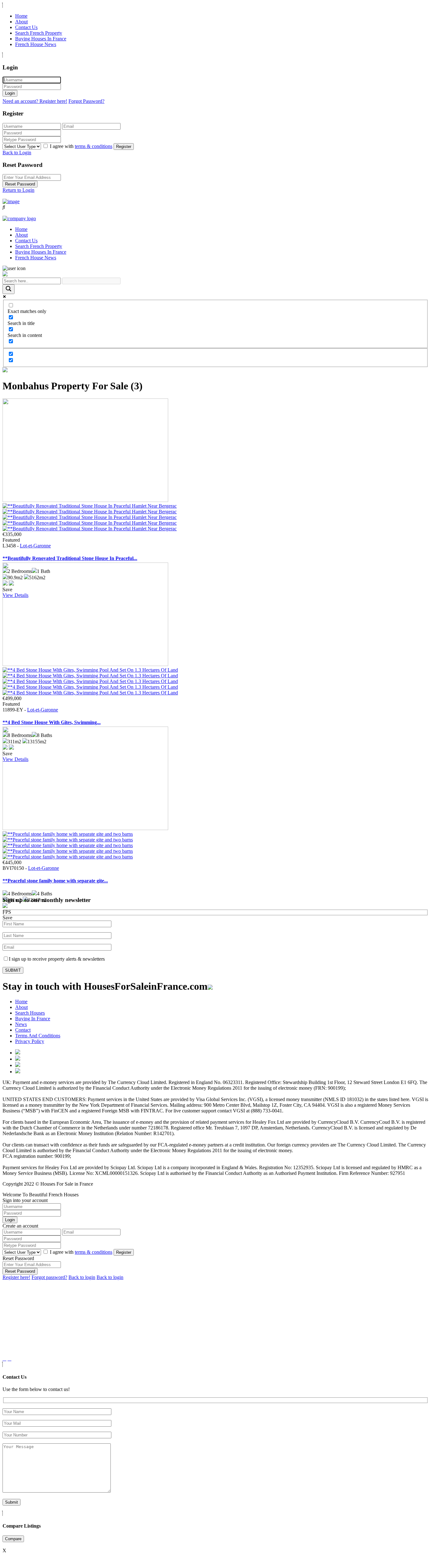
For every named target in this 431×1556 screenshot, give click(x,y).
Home (21, 16)
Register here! (16, 1277)
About (21, 21)
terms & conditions (93, 146)
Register (123, 146)
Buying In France (32, 1018)
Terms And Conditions (37, 1035)
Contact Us (26, 27)
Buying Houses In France (40, 38)
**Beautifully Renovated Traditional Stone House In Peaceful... (70, 558)
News (21, 1024)
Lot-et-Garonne (35, 545)
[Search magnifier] (9, 289)
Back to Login (17, 152)
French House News (35, 44)
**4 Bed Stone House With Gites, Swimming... (52, 722)
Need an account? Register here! (35, 101)
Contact (23, 1030)
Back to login (81, 1277)
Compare (13, 1538)
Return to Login (18, 190)
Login (10, 93)
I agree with (81, 146)
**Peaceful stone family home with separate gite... (55, 880)
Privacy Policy (29, 1041)
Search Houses (30, 1013)
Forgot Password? (86, 101)
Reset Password (20, 184)
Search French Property (38, 33)
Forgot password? (49, 1277)
